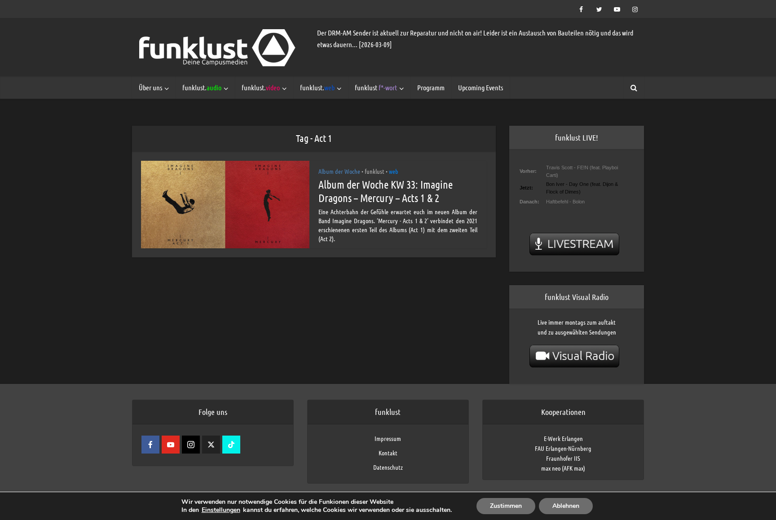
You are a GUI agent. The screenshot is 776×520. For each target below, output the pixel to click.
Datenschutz (388, 467)
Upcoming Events (480, 87)
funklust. (201, 87)
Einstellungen (221, 510)
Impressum (388, 438)
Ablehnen (565, 506)
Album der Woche (339, 171)
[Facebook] (150, 445)
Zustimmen (506, 506)
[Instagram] (191, 445)
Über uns (150, 87)
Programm (431, 87)
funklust (376, 87)
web (393, 171)
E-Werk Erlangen (563, 438)
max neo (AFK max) (563, 468)
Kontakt (388, 453)
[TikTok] (231, 445)
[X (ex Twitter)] (211, 445)
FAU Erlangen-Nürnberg (563, 448)
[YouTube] (171, 445)
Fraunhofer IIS (563, 458)
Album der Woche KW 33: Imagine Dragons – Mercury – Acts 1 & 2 (385, 191)
